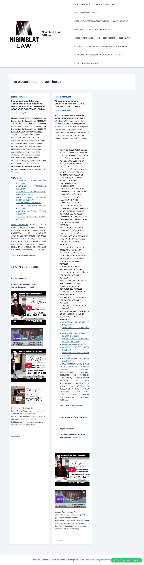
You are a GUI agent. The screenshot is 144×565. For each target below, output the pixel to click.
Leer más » (15, 436)
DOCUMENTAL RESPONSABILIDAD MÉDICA (91, 21)
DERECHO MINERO (82, 4)
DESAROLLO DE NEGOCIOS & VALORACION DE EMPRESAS (98, 55)
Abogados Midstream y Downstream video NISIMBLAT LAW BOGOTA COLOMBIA (70, 104)
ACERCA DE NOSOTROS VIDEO (99, 29)
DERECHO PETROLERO (83, 38)
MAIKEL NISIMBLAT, (19, 225)
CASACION (78, 29)
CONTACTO (79, 46)
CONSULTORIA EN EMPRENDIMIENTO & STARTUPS (107, 46)
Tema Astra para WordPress (101, 560)
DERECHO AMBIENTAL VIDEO (86, 13)
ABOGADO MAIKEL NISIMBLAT (28, 203)
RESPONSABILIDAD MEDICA (104, 4)
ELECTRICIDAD (109, 38)
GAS (98, 38)
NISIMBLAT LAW (18, 135)
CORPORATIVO (125, 38)
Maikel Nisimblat (28, 255)
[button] (126, 560)
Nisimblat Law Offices (51, 33)
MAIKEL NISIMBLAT (120, 21)
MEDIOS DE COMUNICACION (86, 63)
